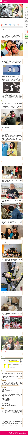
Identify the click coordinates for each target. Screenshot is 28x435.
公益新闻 (25, 1)
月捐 (21, 1)
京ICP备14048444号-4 (23, 432)
